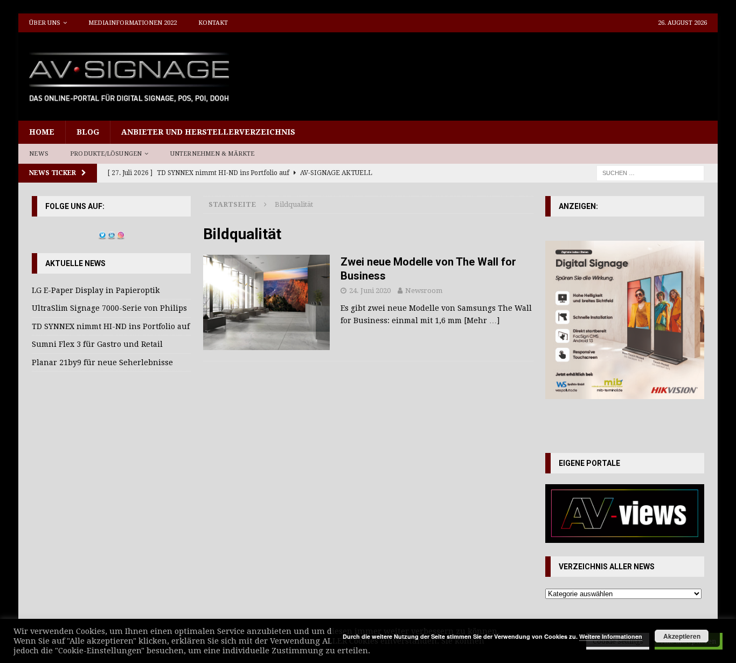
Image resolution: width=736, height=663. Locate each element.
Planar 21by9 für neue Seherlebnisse (102, 362)
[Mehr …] (481, 320)
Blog (88, 132)
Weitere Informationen (610, 636)
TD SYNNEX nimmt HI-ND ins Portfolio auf (111, 326)
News (38, 153)
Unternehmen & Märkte (212, 153)
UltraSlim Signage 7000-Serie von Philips (109, 308)
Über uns (44, 22)
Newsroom (423, 291)
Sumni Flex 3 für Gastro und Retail (97, 344)
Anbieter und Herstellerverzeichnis (208, 132)
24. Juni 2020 (370, 291)
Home (41, 132)
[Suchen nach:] (650, 172)
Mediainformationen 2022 (132, 22)
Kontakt (213, 22)
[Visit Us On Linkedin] (111, 233)
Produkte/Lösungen (106, 153)
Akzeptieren (681, 636)
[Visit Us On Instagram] (120, 233)
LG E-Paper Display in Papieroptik (95, 290)
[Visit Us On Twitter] (102, 233)
